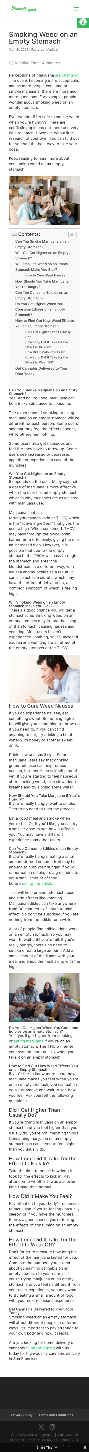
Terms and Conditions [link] (56, 1415)
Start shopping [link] (41, 1348)
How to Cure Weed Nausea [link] (45, 275)
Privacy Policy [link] (22, 1415)
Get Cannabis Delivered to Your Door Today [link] (41, 371)
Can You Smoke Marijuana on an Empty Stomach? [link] (42, 244)
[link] (83, 22)
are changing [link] (66, 75)
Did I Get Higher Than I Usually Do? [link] (48, 334)
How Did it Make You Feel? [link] (45, 352)
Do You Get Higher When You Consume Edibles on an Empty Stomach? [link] (40, 309)
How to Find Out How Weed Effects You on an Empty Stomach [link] (44, 323)
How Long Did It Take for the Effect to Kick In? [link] (46, 344)
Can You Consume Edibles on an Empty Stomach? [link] (41, 295)
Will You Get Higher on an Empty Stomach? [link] (42, 255)
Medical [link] (52, 49)
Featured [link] (37, 49)
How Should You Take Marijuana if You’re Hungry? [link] (43, 284)
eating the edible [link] (37, 883)
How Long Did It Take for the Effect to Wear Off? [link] (46, 360)
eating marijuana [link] (28, 1041)
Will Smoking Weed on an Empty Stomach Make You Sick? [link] (41, 266)
